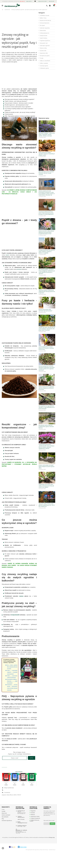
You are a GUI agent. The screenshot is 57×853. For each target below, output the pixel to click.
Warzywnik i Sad (43, 43)
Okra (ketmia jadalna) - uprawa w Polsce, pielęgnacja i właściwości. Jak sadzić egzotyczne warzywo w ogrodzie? (47, 271)
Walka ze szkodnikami (45, 60)
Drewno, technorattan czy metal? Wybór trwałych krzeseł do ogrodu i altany (47, 467)
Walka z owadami (44, 63)
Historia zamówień (6, 815)
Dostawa (33, 812)
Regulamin (33, 810)
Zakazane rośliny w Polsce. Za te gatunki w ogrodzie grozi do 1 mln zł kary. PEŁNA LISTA (47, 505)
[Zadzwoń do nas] (47, 5)
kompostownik (15, 614)
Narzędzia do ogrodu (45, 55)
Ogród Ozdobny (43, 38)
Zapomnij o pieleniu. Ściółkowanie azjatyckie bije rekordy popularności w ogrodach (47, 291)
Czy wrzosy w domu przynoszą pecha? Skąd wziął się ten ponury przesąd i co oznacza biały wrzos (46, 213)
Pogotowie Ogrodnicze (45, 40)
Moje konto (29, 1)
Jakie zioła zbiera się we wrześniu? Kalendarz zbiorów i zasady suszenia (46, 173)
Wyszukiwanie (5, 816)
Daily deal (35, 1)
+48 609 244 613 (21, 817)
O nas (3, 809)
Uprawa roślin (43, 50)
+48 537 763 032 (21, 819)
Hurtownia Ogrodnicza (7, 820)
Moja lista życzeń (42, 1)
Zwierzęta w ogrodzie (45, 45)
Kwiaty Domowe (43, 35)
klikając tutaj (52, 837)
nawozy (21, 596)
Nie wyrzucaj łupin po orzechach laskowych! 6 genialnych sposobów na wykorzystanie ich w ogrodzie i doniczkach (46, 368)
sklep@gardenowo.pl (22, 822)
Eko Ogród (42, 25)
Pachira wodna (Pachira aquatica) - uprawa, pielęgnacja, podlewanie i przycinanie (46, 388)
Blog (3, 818)
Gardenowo (7, 9)
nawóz (7, 255)
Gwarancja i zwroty (35, 816)
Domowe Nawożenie (44, 23)
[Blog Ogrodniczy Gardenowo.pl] (28, 659)
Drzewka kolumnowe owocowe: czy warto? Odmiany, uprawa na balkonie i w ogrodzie (47, 252)
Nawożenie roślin (44, 53)
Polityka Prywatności (35, 818)
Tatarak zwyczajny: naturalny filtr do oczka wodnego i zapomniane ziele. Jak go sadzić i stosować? (47, 329)
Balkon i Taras (43, 18)
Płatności (33, 814)
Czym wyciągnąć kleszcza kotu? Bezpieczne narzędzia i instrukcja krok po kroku (46, 348)
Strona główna (2, 9)
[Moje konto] (49, 5)
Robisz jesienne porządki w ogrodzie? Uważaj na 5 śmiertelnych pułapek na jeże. (47, 154)
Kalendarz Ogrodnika (45, 28)
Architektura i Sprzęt (44, 15)
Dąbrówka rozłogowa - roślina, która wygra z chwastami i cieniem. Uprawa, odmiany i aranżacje (47, 134)
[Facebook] (3, 848)
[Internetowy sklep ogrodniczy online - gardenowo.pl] (12, 5)
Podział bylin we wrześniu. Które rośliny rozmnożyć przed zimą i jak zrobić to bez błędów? (46, 486)
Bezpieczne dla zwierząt (45, 20)
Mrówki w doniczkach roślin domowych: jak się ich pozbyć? (45, 310)
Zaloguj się (51, 1)
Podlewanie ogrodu (44, 68)
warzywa (19, 269)
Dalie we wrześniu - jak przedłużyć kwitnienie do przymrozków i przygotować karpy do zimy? (46, 232)
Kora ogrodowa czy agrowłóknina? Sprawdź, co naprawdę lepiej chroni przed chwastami (47, 407)
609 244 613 (22, 1)
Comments (7, 792)
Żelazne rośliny (43, 48)
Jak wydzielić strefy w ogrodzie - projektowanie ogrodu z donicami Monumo (46, 427)
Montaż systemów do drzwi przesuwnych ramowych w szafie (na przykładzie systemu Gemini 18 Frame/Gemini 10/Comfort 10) (46, 193)
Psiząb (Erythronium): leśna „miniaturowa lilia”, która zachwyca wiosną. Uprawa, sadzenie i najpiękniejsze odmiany (46, 446)
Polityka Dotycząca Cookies (34, 820)
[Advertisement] (29, 22)
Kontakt (3, 811)
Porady (41, 58)
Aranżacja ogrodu (44, 65)
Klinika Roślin (43, 30)
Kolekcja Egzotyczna (44, 33)
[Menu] (2, 6)
